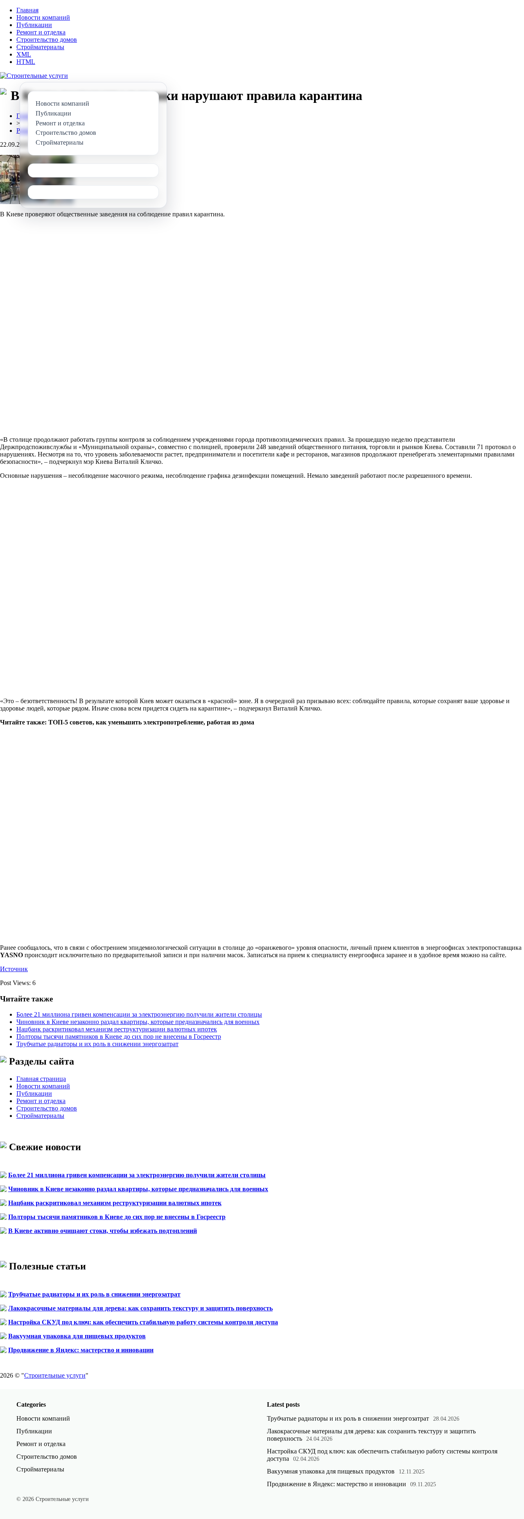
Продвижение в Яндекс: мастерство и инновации (81, 1349)
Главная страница (41, 1078)
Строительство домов (46, 39)
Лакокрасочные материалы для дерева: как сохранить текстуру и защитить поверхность (140, 1308)
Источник (14, 968)
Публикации (34, 24)
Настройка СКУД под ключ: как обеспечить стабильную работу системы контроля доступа (143, 1322)
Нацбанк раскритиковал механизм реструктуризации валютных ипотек (116, 1029)
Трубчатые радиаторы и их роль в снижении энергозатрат (97, 1043)
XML (23, 54)
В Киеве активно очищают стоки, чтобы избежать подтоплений (102, 1230)
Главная (27, 10)
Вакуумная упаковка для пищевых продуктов (77, 1336)
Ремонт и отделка (41, 32)
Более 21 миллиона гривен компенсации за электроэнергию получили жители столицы (139, 1014)
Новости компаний (43, 17)
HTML (25, 61)
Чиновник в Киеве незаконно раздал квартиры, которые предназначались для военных (138, 1021)
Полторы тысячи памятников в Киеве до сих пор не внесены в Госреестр (118, 1036)
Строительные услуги (55, 1375)
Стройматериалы (40, 46)
